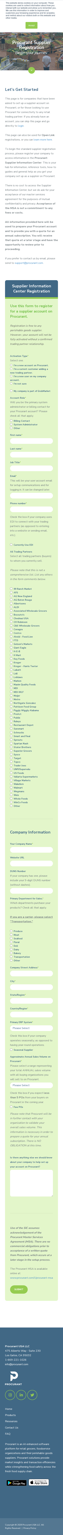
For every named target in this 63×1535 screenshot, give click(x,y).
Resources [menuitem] (11, 1421)
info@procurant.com (16, 1364)
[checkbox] (31, 375)
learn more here (43, 140)
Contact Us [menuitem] (11, 1428)
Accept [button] (31, 25)
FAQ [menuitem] (7, 1434)
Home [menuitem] (8, 1409)
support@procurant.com (29, 263)
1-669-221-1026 (16, 1360)
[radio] (31, 365)
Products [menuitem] (10, 1415)
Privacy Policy (29, 1528)
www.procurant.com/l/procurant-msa (31, 1278)
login (21, 126)
